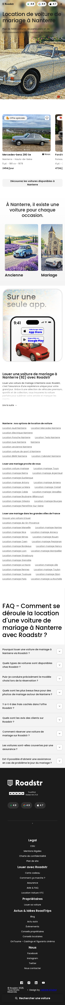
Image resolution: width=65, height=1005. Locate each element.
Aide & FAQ (32, 888)
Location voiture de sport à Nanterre (21, 451)
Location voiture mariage (15, 468)
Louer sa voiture (32, 905)
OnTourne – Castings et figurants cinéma (32, 941)
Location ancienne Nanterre (17, 446)
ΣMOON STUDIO (48, 989)
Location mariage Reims (15, 473)
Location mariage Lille (46, 564)
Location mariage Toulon (47, 569)
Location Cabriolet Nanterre (46, 456)
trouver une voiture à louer (16, 518)
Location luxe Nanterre (14, 442)
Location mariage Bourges (48, 501)
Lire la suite (8, 405)
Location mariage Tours (46, 468)
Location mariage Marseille (16, 527)
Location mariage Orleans (16, 501)
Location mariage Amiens (47, 482)
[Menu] (61, 4)
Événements (32, 927)
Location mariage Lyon (14, 550)
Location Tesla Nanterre (47, 437)
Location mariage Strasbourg (17, 555)
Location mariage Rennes (15, 569)
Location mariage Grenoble (16, 560)
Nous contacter (32, 968)
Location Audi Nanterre (14, 428)
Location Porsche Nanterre (16, 437)
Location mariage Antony (15, 482)
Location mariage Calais (15, 491)
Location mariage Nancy (49, 546)
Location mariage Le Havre (16, 564)
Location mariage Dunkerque (17, 477)
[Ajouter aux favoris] (47, 118)
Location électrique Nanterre (17, 432)
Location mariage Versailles (46, 491)
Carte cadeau (32, 873)
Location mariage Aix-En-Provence (20, 522)
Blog (32, 917)
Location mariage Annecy (44, 532)
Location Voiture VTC (32, 893)
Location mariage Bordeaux (16, 546)
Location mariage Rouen (45, 536)
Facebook (32, 953)
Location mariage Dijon (48, 574)
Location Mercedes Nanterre (46, 428)
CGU (32, 846)
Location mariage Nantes (48, 527)
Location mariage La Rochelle (46, 578)
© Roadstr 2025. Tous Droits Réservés (16, 990)
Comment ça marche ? (32, 878)
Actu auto (32, 922)
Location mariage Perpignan (47, 541)
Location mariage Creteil (48, 487)
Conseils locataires (32, 937)
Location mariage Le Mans (16, 487)
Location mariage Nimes (15, 536)
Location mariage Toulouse (16, 574)
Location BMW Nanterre (14, 456)
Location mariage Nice (14, 532)
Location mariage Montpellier (46, 550)
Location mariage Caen (14, 541)
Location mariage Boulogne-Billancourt (23, 496)
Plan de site (32, 861)
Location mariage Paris (14, 578)
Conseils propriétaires (32, 932)
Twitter (32, 963)
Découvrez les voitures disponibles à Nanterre (32, 183)
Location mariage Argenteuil (47, 473)
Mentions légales (32, 851)
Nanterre (35, 442)
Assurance (32, 883)
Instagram (32, 958)
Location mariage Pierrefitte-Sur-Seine (23, 505)
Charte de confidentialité (32, 856)
